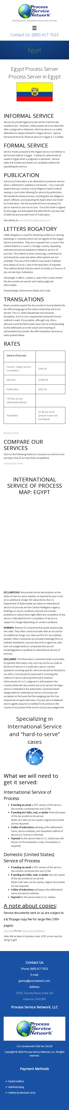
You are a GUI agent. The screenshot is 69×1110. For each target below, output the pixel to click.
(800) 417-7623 (45, 35)
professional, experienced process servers (34, 20)
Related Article (11, 433)
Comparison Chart (13, 463)
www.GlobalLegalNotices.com (34, 220)
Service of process (16, 355)
